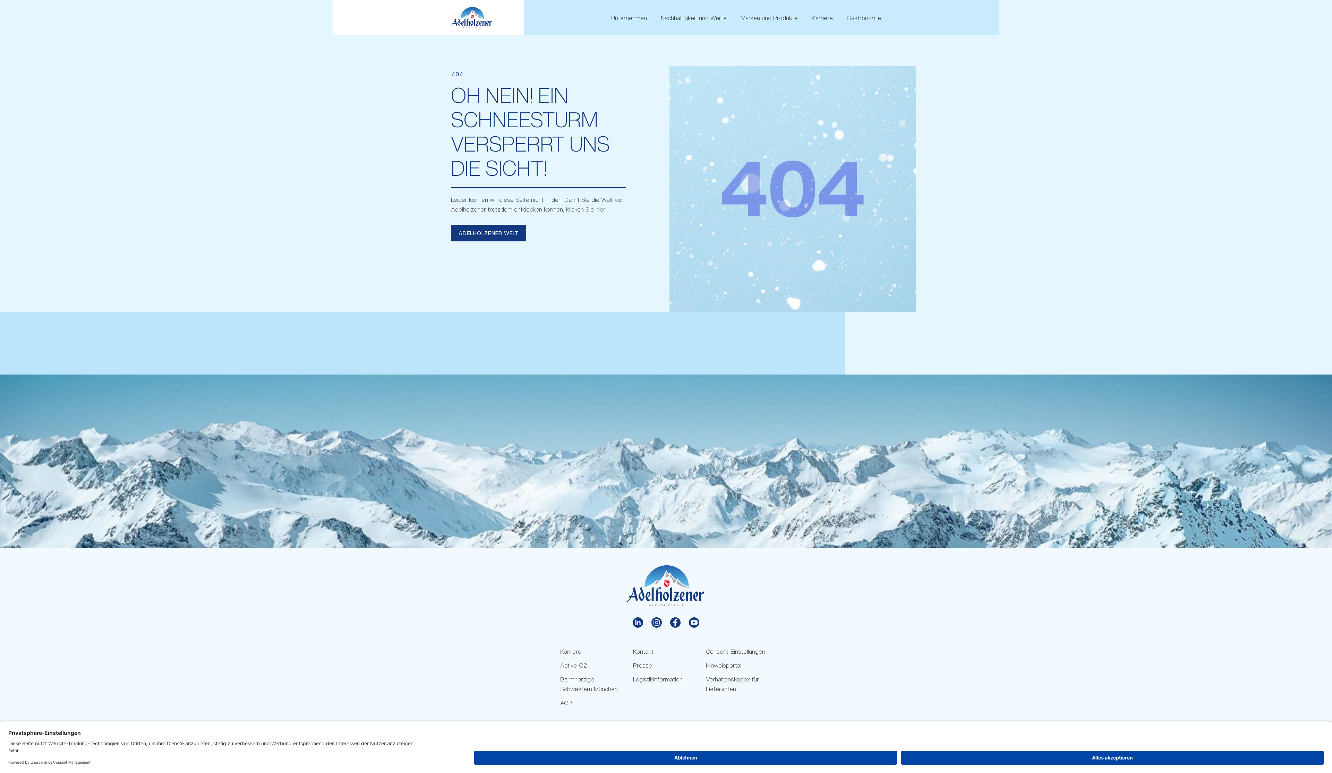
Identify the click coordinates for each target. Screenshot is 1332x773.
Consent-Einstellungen (735, 651)
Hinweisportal (723, 665)
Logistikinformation (658, 679)
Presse (642, 665)
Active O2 (573, 665)
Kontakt (643, 651)
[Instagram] (656, 622)
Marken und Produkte (769, 18)
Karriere (822, 18)
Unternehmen (629, 18)
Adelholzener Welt (489, 233)
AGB (566, 702)
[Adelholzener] (471, 18)
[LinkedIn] (638, 622)
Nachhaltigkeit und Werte (694, 18)
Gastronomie (864, 18)
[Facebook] (675, 622)
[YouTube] (694, 622)
